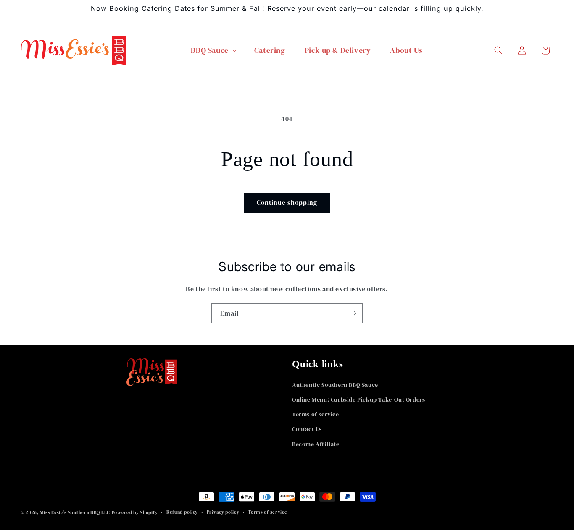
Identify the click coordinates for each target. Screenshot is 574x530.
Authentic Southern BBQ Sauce (335, 385)
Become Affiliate (316, 444)
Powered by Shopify (135, 512)
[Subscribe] (353, 313)
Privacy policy (223, 512)
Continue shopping (287, 202)
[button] (213, 50)
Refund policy (182, 512)
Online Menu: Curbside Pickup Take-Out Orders (358, 399)
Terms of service (315, 414)
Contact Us (307, 429)
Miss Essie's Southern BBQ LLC (75, 512)
